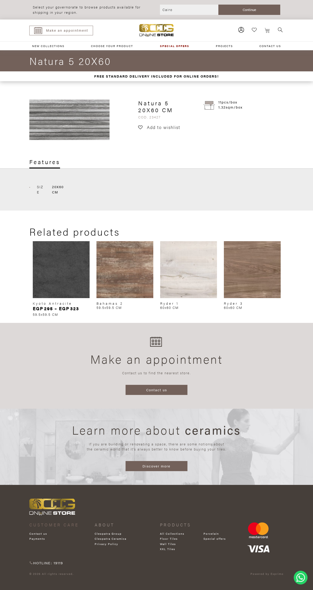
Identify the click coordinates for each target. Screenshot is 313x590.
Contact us (156, 389)
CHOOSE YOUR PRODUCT (112, 46)
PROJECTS (224, 46)
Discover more (156, 466)
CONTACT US (270, 46)
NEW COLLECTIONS (48, 46)
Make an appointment (67, 30)
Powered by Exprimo (267, 574)
